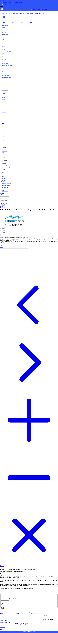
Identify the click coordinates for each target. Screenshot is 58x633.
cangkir (3, 134)
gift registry (20, 2)
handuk (3, 180)
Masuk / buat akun (4, 203)
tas (2, 29)
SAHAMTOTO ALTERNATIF (5, 622)
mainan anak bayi (5, 187)
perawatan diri (4, 163)
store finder (33, 13)
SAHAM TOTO (2, 615)
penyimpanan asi (4, 147)
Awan (22, 22)
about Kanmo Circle (12, 13)
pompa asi (3, 145)
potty (3, 176)
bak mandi (4, 178)
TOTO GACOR (2, 627)
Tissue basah (3, 169)
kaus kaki (3, 49)
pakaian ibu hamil (5, 75)
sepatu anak (3, 46)
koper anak (4, 97)
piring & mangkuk (4, 136)
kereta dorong (4, 91)
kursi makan (4, 151)
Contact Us (48, 9)
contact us (42, 13)
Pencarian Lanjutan (3, 197)
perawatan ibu (4, 165)
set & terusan (4, 37)
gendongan (4, 104)
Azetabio (31, 22)
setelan (3, 83)
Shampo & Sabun (4, 158)
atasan (3, 53)
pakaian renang (5, 63)
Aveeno (13, 22)
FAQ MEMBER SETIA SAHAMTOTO (1, 566)
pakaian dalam (4, 86)
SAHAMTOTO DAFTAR (4, 620)
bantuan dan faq (17, 615)
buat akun (3, 204)
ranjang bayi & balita (6, 117)
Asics (4, 22)
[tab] (29, 566)
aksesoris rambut (4, 32)
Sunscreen (3, 157)
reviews (1, 591)
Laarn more (11, 233)
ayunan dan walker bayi (6, 183)
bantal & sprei (4, 115)
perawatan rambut (4, 160)
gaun (2, 56)
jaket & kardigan (4, 59)
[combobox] (4, 196)
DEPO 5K (1, 629)
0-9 (55, 17)
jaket (2, 71)
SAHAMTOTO (2, 237)
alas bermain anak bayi (6, 185)
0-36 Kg (3, 102)
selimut (3, 113)
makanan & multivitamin (6, 142)
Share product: (2, 608)
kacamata (3, 30)
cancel (1, 198)
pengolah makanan (5, 140)
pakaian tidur (4, 36)
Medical (3, 172)
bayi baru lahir (4, 93)
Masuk (1, 194)
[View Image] (0, 564)
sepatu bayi (3, 44)
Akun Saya (2, 193)
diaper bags (4, 108)
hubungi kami (17, 613)
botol (3, 124)
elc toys (3, 190)
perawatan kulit (4, 155)
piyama (3, 39)
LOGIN (33, 9)
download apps (10, 2)
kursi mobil (4, 99)
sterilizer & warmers (5, 126)
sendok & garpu (4, 137)
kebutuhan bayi (5, 34)
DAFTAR (38, 9)
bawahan (3, 54)
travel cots (4, 106)
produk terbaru (5, 25)
